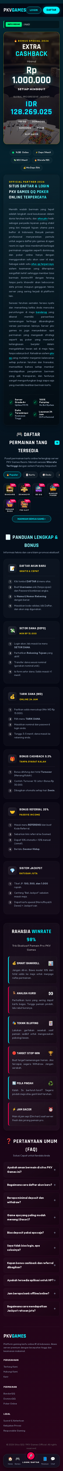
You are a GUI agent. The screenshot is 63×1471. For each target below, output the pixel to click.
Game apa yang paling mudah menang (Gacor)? (26, 1217)
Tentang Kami (11, 1366)
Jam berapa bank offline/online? (28, 1293)
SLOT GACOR (31, 134)
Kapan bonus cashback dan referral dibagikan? (30, 1265)
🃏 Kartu (30, 474)
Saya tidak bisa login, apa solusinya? (23, 1247)
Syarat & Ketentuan (14, 1420)
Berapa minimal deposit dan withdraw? (25, 1200)
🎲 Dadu (47, 474)
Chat (53, 1460)
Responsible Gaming (14, 1430)
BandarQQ (9, 1393)
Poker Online (10, 1403)
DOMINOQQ (38, 121)
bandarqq (41, 312)
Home (10, 1460)
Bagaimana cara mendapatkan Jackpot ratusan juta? (27, 1308)
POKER (40, 128)
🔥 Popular (12, 474)
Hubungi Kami (11, 1371)
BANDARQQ (25, 128)
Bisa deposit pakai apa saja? (25, 1232)
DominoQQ (10, 1398)
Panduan (45, 1460)
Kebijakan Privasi (12, 1425)
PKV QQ (22, 121)
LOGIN (34, 10)
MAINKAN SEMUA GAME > (32, 518)
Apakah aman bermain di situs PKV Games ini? (29, 1169)
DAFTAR (51, 9)
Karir (6, 1376)
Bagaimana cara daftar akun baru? (29, 1184)
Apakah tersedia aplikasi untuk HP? (30, 1280)
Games (17, 1460)
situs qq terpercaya (42, 264)
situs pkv (43, 218)
